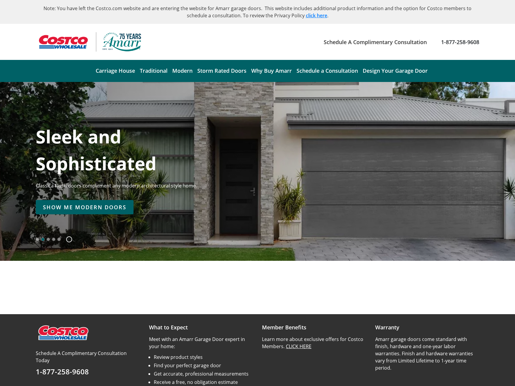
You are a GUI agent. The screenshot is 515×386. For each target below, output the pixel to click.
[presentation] (85, 207)
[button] (67, 239)
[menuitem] (115, 71)
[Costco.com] (63, 332)
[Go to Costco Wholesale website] (63, 42)
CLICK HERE (298, 346)
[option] (37, 239)
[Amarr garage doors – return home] (121, 42)
